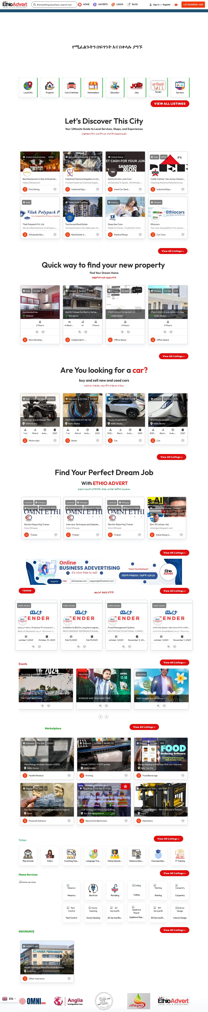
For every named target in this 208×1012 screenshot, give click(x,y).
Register (167, 4)
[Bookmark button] (55, 189)
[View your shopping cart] (176, 4)
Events (23, 664)
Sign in (156, 4)
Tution (22, 840)
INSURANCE (26, 931)
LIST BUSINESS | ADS (193, 4)
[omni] (34, 1001)
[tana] (104, 1001)
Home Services (28, 874)
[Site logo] (15, 4)
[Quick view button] (37, 332)
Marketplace (53, 728)
